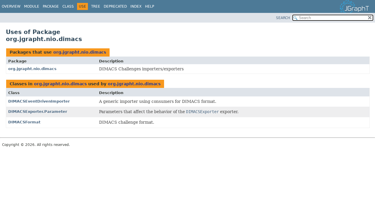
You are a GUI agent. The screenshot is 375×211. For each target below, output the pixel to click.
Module (31, 6)
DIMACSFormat (24, 122)
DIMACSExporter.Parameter (37, 111)
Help (149, 6)
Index (136, 6)
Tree (95, 6)
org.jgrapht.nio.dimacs (79, 52)
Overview (11, 6)
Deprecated (115, 6)
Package (51, 6)
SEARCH (283, 18)
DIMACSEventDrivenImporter (39, 101)
